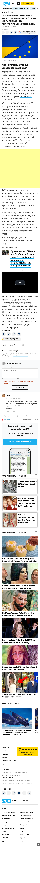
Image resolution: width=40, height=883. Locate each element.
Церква (4, 841)
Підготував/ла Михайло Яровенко (15, 345)
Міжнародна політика (9, 815)
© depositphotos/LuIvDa (9, 60)
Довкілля (5, 838)
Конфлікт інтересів (26, 819)
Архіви (4, 751)
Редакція (5, 754)
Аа (18, 3)
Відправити (20, 387)
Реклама (5, 757)
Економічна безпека (27, 822)
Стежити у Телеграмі (21, 442)
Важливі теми (7, 8)
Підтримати (29, 3)
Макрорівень (6, 819)
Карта (4, 764)
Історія (22, 831)
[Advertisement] (20, 168)
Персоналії (23, 825)
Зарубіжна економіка (27, 815)
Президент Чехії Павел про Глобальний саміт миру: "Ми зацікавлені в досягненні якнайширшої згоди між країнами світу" (22, 258)
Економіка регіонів (8, 828)
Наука (4, 831)
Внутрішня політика (8, 812)
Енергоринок (6, 822)
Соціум (22, 828)
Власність (23, 841)
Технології (5, 834)
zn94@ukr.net (25, 781)
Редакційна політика (9, 761)
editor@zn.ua (30, 784)
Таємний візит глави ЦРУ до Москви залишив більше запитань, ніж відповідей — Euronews (16, 732)
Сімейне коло (24, 835)
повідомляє (26, 96)
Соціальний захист (26, 812)
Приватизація (6, 825)
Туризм (22, 838)
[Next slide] (36, 8)
